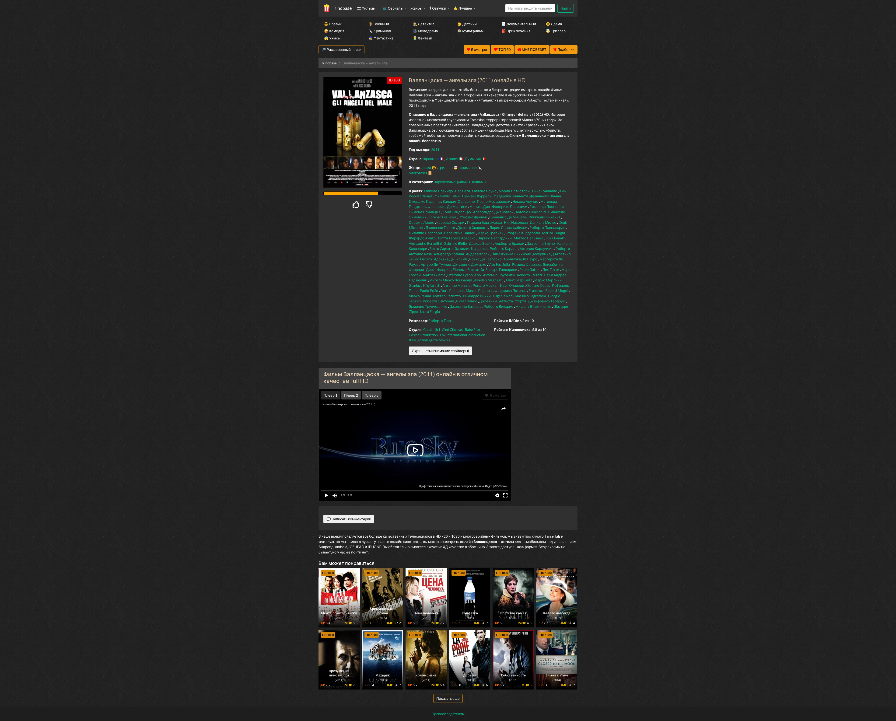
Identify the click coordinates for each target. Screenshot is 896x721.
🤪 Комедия (334, 31)
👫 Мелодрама (425, 31)
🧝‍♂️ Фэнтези (422, 38)
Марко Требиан (490, 233)
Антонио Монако (456, 285)
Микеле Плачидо (439, 191)
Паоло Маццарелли (494, 201)
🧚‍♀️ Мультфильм (470, 31)
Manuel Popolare (479, 290)
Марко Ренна (420, 296)
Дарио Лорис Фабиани (509, 227)
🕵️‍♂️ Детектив (423, 24)
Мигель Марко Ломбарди (451, 280)
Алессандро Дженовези (493, 212)
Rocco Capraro (441, 248)
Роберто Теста (440, 320)
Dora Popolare (452, 290)
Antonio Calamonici (531, 212)
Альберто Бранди (510, 243)
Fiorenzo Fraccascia (469, 269)
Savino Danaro (421, 259)
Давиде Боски (481, 243)
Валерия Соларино (459, 201)
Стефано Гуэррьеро (464, 275)
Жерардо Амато (422, 238)
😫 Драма (554, 24)
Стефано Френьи (473, 217)
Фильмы (479, 182)
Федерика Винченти (511, 196)
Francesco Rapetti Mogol (548, 290)
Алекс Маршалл (519, 280)
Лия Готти (551, 269)
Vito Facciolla (499, 264)
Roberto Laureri (529, 275)
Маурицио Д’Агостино (552, 254)
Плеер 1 (330, 395)
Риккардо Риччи (477, 296)
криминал (468, 167)
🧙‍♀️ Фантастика (380, 38)
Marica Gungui (554, 233)
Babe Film (473, 329)
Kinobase (342, 8)
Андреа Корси (478, 254)
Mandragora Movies (434, 340)
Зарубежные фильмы (452, 182)
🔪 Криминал (379, 31)
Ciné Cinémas (452, 329)
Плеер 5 (371, 395)
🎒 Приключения (515, 31)
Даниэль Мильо (543, 222)
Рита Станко (467, 301)
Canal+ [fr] (432, 329)
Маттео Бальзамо (529, 238)
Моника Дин (480, 206)
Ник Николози (516, 222)
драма (426, 167)
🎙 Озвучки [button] (438, 8)
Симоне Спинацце (425, 212)
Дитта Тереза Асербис (457, 238)
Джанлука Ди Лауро (521, 259)
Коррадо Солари (450, 222)
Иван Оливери (512, 285)
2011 (435, 149)
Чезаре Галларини (502, 269)
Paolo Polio (429, 290)
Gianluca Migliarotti (425, 285)
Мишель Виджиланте (533, 306)
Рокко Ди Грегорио (485, 259)
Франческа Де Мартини (448, 206)
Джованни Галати (441, 227)
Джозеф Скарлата (472, 227)
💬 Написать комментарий (348, 519)
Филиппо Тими (447, 196)
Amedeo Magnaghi (489, 280)
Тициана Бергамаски (484, 222)
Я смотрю (497, 395)
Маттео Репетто (447, 296)
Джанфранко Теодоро (547, 301)
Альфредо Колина (449, 254)
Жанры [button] (416, 8)
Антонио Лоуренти (499, 275)
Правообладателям (448, 714)
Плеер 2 (351, 395)
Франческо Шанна (546, 196)
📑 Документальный (517, 24)
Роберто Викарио (499, 306)
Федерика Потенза (511, 290)
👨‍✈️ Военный (378, 24)
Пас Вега (463, 191)
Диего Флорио (438, 269)
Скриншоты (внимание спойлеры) (440, 351)
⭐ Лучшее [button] (463, 8)
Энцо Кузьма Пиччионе (512, 254)
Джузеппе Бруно (541, 243)
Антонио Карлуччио (537, 248)
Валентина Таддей (460, 233)
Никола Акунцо (525, 201)
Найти (565, 8)
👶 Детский (467, 24)
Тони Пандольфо (457, 212)
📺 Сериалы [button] (393, 8)
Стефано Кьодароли (523, 233)
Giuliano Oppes (538, 285)
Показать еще (448, 698)
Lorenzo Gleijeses (443, 217)
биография (418, 173)
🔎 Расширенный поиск (341, 49)
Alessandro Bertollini (425, 243)
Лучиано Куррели (477, 196)
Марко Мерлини (548, 280)
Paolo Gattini (530, 269)
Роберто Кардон (504, 248)
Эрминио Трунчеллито (428, 306)
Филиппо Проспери (426, 233)
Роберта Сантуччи (439, 301)
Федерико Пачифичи (510, 206)
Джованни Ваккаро (465, 306)
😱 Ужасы (332, 38)
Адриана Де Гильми (451, 259)
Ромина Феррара (526, 264)
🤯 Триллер (556, 31)
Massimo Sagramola (531, 296)
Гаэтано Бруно (484, 191)
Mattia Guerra (434, 275)
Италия (452, 159)
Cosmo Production (423, 335)
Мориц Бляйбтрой (514, 191)
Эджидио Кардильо (471, 248)
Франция (431, 159)
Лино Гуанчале (545, 191)
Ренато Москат (486, 285)
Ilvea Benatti (556, 238)
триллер (445, 167)
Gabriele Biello (456, 243)
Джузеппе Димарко (470, 264)
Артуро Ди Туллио (436, 264)
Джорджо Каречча (425, 201)
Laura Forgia (430, 311)
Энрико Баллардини (495, 238)
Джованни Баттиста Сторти (503, 301)
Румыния (473, 159)
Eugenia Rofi (503, 296)
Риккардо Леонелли (546, 206)
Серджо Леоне (422, 222)
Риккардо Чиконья (545, 217)
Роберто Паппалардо (547, 227)
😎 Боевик (333, 24)
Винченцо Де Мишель (508, 217)
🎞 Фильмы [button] (366, 8)
